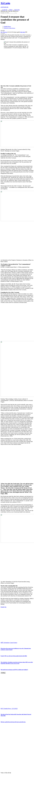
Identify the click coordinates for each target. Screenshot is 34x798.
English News (7, 26)
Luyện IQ (4, 9)
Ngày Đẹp (17, 9)
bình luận (22, 32)
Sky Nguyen (4, 32)
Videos (10, 9)
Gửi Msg (3, 672)
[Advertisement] (17, 67)
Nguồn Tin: (3, 607)
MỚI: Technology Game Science (9, 642)
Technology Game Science (9, 28)
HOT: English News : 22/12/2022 (9, 708)
